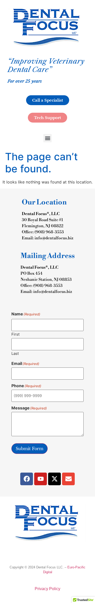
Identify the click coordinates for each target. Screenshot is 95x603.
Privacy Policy (47, 589)
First (15, 334)
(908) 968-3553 (49, 232)
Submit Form (29, 448)
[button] (47, 138)
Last (15, 353)
